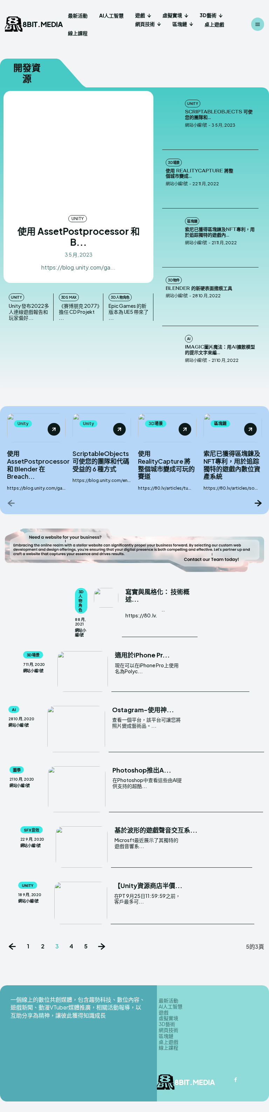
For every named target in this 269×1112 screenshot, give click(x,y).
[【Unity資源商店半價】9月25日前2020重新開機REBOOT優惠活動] (80, 903)
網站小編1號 (196, 125)
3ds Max (69, 297)
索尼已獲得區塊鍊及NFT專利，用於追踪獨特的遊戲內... (220, 232)
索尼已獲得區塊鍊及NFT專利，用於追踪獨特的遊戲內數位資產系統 (232, 464)
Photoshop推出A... (141, 770)
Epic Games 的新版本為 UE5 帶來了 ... (129, 312)
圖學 (17, 770)
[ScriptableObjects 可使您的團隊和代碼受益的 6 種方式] (171, 120)
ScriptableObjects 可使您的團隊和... (219, 114)
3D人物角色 (120, 297)
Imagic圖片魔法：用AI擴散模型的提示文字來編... (220, 350)
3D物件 (174, 280)
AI (189, 339)
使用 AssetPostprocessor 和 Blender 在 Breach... (38, 464)
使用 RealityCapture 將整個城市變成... (199, 173)
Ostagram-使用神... (143, 710)
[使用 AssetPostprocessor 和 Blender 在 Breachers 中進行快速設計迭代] (78, 152)
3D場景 (174, 162)
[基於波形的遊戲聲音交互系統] (82, 847)
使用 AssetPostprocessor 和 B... (79, 236)
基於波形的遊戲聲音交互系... (156, 830)
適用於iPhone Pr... (142, 655)
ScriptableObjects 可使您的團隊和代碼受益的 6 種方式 (101, 460)
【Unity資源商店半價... (148, 885)
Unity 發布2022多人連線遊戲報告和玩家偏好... (29, 312)
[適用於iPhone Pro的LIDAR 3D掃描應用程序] (82, 671)
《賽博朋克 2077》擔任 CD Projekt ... (79, 312)
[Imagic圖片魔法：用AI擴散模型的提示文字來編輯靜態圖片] (171, 355)
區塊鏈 (192, 221)
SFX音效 (31, 830)
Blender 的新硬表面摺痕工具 (199, 288)
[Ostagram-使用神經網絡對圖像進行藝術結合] (76, 729)
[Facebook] (236, 1080)
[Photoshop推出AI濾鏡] (76, 789)
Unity (77, 218)
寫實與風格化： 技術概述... (157, 595)
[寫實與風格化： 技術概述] (106, 598)
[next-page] (257, 502)
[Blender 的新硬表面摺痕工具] (248, 297)
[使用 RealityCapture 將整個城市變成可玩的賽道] (248, 179)
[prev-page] (11, 502)
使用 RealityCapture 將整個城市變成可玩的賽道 (166, 464)
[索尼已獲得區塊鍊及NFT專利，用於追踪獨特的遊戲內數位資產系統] (171, 238)
